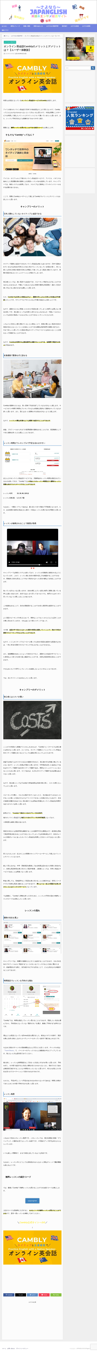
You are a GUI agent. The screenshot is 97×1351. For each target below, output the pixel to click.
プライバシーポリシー (22, 1348)
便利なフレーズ (15, 26)
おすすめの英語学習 (52, 26)
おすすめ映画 (86, 26)
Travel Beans (9, 1050)
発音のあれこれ (38, 26)
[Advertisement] (17, 1278)
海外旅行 (64, 26)
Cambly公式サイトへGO (32, 1222)
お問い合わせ (11, 1348)
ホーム (4, 1348)
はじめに (4, 26)
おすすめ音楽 (75, 26)
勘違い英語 (26, 26)
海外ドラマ (5, 30)
